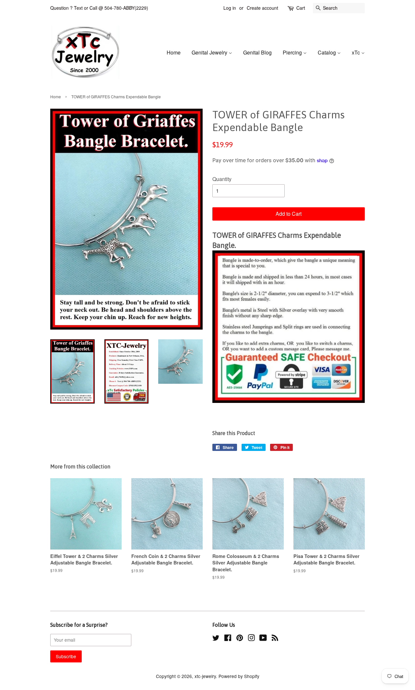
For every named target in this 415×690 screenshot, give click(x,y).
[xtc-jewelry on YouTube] (263, 639)
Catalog (327, 52)
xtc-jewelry (205, 676)
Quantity (221, 179)
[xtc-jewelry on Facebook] (227, 639)
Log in (229, 8)
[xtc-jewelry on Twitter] (215, 639)
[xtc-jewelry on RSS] (275, 639)
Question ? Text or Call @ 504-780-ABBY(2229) (99, 8)
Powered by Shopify (239, 676)
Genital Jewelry (210, 52)
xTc (356, 52)
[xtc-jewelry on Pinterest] (239, 639)
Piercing (293, 52)
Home (174, 52)
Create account (262, 8)
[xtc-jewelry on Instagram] (251, 639)
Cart (300, 8)
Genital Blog (257, 52)
